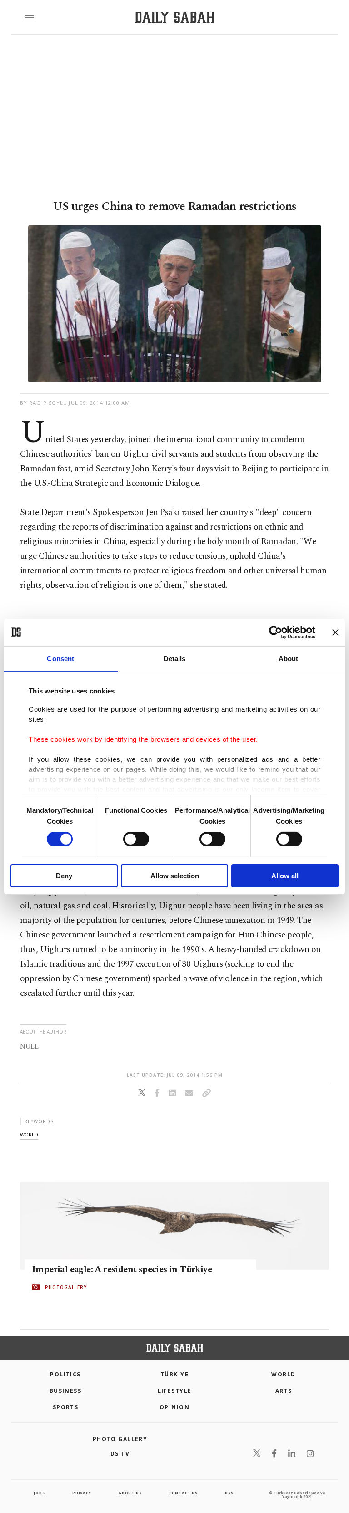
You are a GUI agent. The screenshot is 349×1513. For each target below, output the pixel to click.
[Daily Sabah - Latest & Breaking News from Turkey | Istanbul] (174, 17)
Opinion (174, 1407)
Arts (283, 1391)
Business (66, 1391)
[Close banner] (335, 632)
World (283, 1374)
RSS (229, 1492)
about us (130, 1492)
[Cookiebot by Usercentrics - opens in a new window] (275, 632)
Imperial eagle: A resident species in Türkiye (122, 1269)
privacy (81, 1492)
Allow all (285, 876)
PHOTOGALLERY (66, 1287)
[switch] (136, 839)
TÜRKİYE (174, 1374)
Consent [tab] (60, 658)
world (29, 1134)
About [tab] (289, 658)
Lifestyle (175, 1391)
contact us (183, 1492)
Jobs (39, 1492)
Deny (64, 876)
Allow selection (174, 876)
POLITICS (65, 1374)
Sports (66, 1407)
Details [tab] (175, 658)
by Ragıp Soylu (43, 402)
